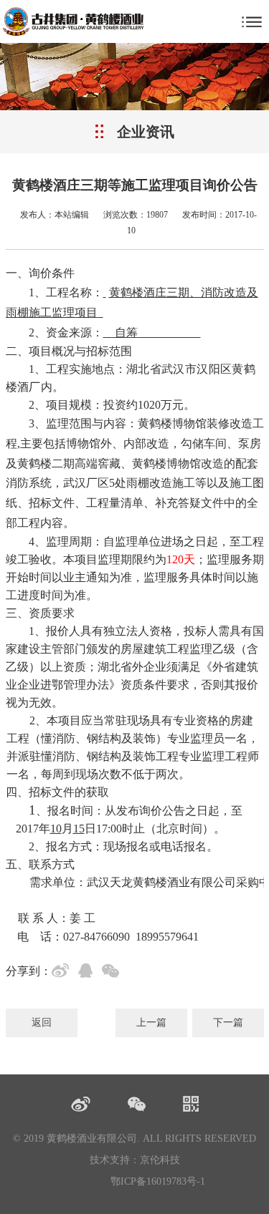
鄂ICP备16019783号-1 (157, 1181)
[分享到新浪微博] (63, 972)
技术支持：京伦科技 (135, 1160)
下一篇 (228, 1022)
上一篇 (151, 1022)
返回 (42, 1022)
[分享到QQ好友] (88, 972)
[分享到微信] (113, 972)
